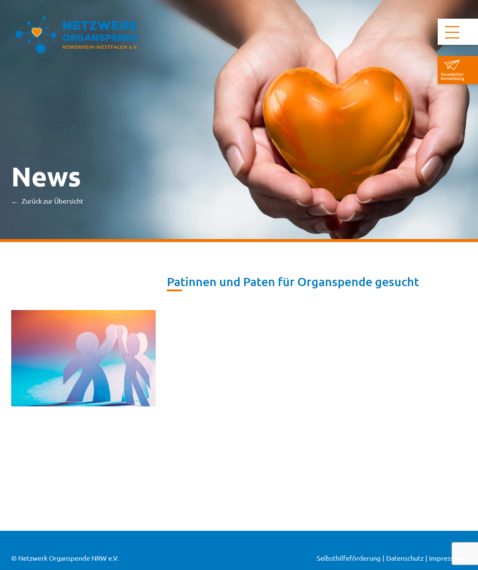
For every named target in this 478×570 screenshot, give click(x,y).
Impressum (446, 558)
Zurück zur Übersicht (52, 201)
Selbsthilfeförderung (349, 558)
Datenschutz (404, 558)
